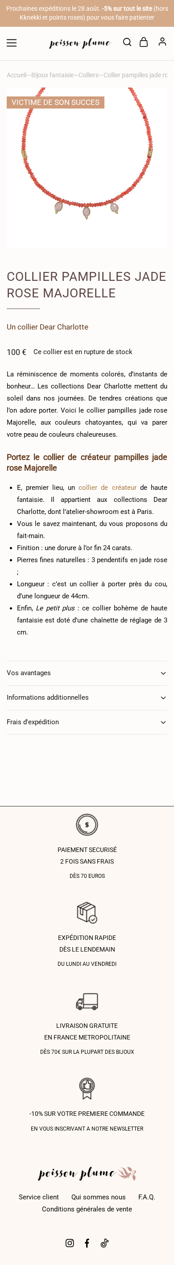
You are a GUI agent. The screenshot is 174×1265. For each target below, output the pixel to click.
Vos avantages (29, 673)
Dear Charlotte (64, 326)
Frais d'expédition (33, 722)
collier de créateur (107, 488)
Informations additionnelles (48, 697)
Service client (39, 1197)
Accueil (16, 75)
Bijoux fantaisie (52, 75)
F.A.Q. (146, 1197)
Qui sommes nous (98, 1197)
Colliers (89, 75)
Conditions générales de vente (87, 1209)
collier (27, 326)
